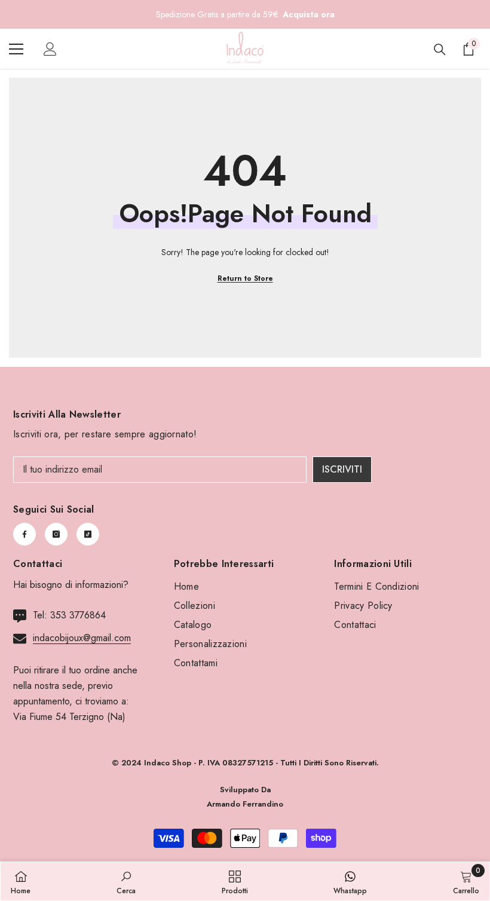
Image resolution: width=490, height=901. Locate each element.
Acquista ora (309, 14)
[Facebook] (24, 534)
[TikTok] (87, 534)
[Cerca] (440, 49)
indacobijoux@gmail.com (82, 638)
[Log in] (50, 49)
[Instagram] (56, 534)
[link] (126, 881)
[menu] (16, 49)
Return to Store (245, 278)
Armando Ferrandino (245, 804)
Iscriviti (342, 469)
